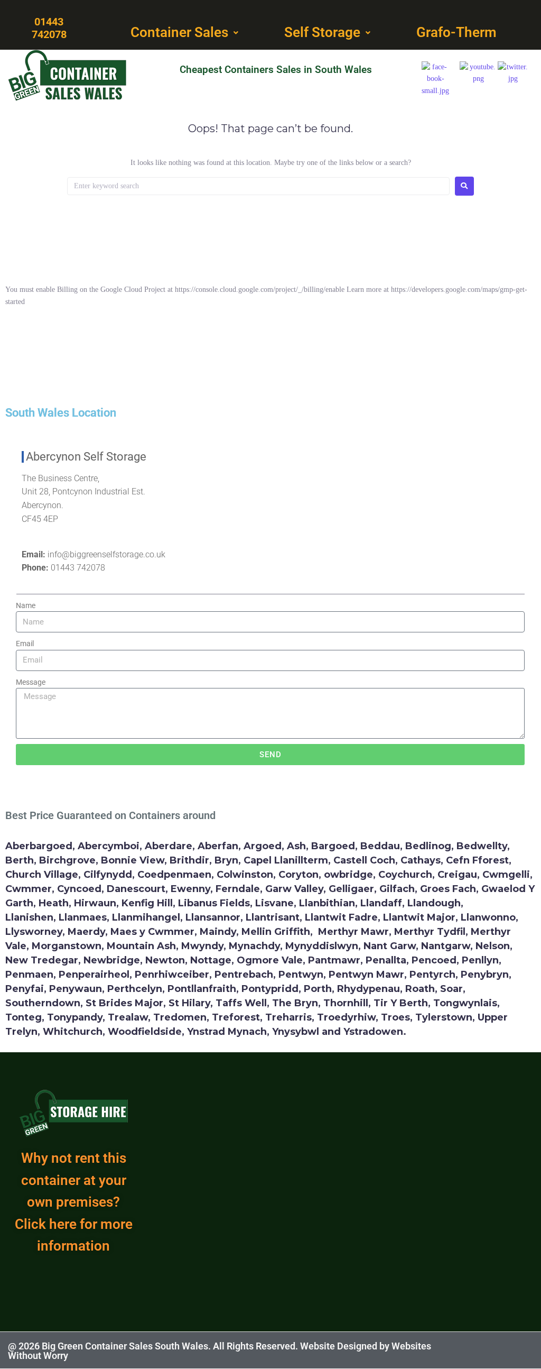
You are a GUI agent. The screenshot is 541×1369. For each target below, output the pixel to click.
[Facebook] (483, 1350)
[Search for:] (258, 186)
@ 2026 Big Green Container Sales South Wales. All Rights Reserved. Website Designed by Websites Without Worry (219, 1350)
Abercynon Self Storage (86, 456)
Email (25, 643)
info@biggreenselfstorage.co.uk (106, 554)
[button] (185, 33)
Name (25, 605)
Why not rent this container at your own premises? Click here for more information (74, 1202)
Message (30, 682)
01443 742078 (78, 568)
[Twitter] (510, 1350)
